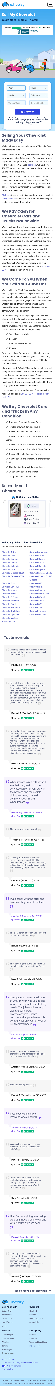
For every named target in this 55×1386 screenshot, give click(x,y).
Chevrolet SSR (35, 604)
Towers (5, 1346)
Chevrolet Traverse (37, 611)
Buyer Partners (8, 1338)
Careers (32, 1335)
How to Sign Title (36, 1318)
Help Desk (33, 1311)
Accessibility (34, 1322)
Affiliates (5, 1342)
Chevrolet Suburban (11, 607)
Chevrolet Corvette (37, 566)
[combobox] (16, 88)
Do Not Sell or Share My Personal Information (20, 1363)
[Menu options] (50, 4)
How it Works (7, 1322)
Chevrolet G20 (35, 583)
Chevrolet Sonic (36, 600)
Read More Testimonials (31, 1290)
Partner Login (7, 1335)
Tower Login (7, 1350)
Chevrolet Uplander (10, 614)
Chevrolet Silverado (10, 600)
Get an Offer (7, 1311)
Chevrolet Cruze (9, 569)
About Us (33, 1338)
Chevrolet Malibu (9, 593)
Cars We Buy (7, 1318)
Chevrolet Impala (9, 590)
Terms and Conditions (38, 1342)
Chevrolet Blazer (36, 555)
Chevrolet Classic (9, 562)
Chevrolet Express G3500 (13, 576)
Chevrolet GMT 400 (10, 587)
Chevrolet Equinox (37, 569)
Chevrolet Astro (9, 552)
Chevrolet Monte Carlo (39, 593)
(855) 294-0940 (9, 198)
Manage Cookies (8, 1359)
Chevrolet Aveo (8, 555)
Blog (4, 1326)
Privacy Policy (7, 1369)
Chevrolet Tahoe (36, 607)
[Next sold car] (50, 501)
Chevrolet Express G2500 (40, 573)
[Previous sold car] (4, 501)
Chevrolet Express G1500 (13, 573)
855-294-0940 (27, 394)
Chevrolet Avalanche (38, 552)
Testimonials (7, 1315)
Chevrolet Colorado (10, 566)
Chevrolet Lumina (37, 590)
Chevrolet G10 (8, 583)
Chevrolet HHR (35, 587)
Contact (32, 1315)
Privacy (30, 124)
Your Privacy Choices (15, 1366)
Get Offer (28, 111)
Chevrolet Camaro (10, 559)
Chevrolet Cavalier (37, 559)
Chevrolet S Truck (10, 597)
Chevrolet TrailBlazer (11, 611)
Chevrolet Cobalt (36, 562)
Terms (24, 124)
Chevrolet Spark (9, 604)
